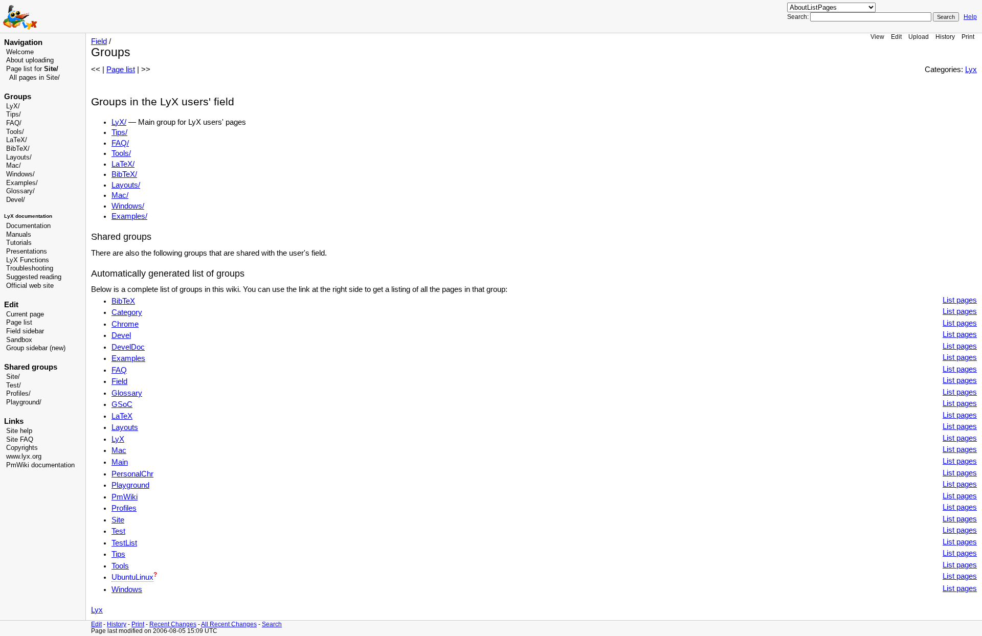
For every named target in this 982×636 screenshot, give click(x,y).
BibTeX (123, 301)
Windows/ (20, 174)
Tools (120, 566)
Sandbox (19, 340)
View (877, 36)
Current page (25, 314)
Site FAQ (19, 439)
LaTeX (121, 416)
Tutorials (19, 242)
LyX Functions (27, 260)
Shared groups (30, 367)
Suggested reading (33, 277)
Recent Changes (172, 624)
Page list (19, 322)
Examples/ (22, 183)
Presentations (26, 251)
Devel (14, 199)
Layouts (124, 427)
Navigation (23, 42)
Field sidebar (25, 331)
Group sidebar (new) (35, 348)
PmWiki (124, 497)
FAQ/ (13, 123)
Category (126, 312)
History (945, 36)
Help (970, 16)
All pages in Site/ (34, 77)
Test (118, 531)
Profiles (124, 508)
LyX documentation (28, 216)
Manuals (18, 234)
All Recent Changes (229, 624)
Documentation (28, 226)
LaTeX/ (16, 140)
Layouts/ (19, 157)
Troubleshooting (29, 268)
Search (272, 624)
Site (117, 520)
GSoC (121, 404)
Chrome (125, 324)
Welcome (20, 52)
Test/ (13, 385)
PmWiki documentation (40, 465)
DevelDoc (128, 347)
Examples (128, 358)
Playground (130, 485)
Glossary (19, 191)
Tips (118, 554)
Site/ (13, 376)
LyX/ (13, 106)
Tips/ (13, 114)
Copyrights (22, 447)
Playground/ (23, 402)
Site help (19, 431)
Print (968, 36)
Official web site (30, 285)
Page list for (32, 69)
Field (99, 41)
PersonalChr (132, 474)
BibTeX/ (18, 148)
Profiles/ (18, 393)
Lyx (971, 69)
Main (119, 462)
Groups (17, 97)
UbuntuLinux (132, 577)
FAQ (119, 370)
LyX (117, 439)
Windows (126, 589)
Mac (118, 450)
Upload (918, 36)
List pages (960, 300)
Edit (896, 36)
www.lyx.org (23, 456)
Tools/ (15, 131)
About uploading (30, 60)
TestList (124, 543)
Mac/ (13, 165)
